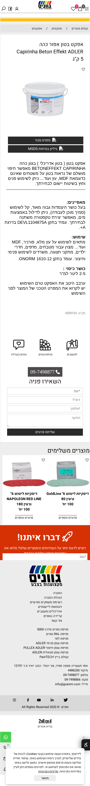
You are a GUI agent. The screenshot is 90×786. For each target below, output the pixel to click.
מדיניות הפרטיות (48, 771)
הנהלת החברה (53, 597)
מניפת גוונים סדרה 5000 (52, 629)
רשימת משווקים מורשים (46, 602)
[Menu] (87, 6)
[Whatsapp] (5, 738)
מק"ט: (81, 313)
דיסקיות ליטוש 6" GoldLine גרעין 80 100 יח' (67, 499)
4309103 (71, 313)
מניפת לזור (61, 638)
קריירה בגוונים (53, 616)
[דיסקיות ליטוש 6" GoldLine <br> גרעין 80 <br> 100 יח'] (67, 488)
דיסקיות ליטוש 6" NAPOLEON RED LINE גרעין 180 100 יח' (24, 501)
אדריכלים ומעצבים (49, 611)
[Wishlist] (73, 6)
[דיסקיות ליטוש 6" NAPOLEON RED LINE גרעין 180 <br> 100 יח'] (24, 488)
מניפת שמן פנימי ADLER (52, 643)
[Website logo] (44, 5)
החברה (57, 593)
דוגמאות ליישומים (50, 606)
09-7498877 (71, 675)
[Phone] (5, 748)
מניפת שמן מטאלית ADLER (50, 652)
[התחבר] (17, 6)
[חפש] (3, 6)
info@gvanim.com (67, 684)
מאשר (45, 778)
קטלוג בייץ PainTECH (54, 657)
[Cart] (80, 6)
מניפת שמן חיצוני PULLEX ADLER (45, 647)
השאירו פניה (45, 381)
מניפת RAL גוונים (57, 634)
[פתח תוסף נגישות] (85, 744)
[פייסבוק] (10, 6)
